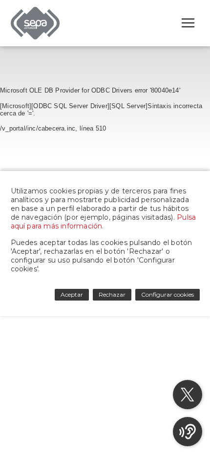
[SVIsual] (187, 431)
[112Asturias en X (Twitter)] (187, 394)
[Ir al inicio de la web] (35, 36)
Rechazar (112, 294)
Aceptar (72, 294)
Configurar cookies (167, 294)
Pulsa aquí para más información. (103, 221)
